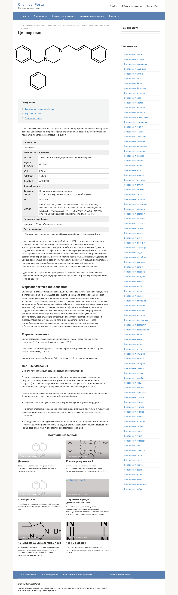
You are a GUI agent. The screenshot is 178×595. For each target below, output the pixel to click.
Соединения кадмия (134, 189)
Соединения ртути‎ (133, 349)
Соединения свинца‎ (134, 368)
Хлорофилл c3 (26, 499)
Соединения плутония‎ (134, 310)
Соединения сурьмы (134, 397)
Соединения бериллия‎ (135, 88)
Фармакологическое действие (39, 109)
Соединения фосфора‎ (134, 450)
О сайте (113, 6)
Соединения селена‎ (133, 373)
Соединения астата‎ (133, 78)
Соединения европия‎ (134, 151)
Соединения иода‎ (132, 170)
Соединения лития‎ (133, 238)
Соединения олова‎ (133, 291)
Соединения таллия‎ (133, 402)
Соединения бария (133, 83)
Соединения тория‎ (133, 431)
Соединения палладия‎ (135, 301)
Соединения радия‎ (133, 334)
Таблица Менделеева (119, 574)
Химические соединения (92, 16)
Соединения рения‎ (133, 339)
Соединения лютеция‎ (134, 243)
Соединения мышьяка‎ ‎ (135, 262)
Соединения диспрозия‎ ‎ (135, 146)
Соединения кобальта (134, 209)
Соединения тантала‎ (134, 407)
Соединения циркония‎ (135, 484)
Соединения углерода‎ (134, 441)
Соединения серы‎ (133, 383)
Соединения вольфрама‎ (136, 117)
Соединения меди (133, 252)
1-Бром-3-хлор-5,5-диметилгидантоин (78, 501)
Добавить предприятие (131, 6)
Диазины (23, 461)
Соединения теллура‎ (134, 412)
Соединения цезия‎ (133, 470)
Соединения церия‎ (133, 474)
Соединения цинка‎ (133, 479)
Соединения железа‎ (134, 156)
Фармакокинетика (33, 113)
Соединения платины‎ (134, 305)
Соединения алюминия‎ (135, 64)
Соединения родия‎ (133, 344)
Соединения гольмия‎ (134, 141)
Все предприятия (49, 574)
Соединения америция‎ (135, 69)
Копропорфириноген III (79, 461)
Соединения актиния (134, 59)
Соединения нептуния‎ (134, 276)
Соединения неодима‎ (134, 272)
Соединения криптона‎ (135, 218)
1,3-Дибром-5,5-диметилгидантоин (39, 542)
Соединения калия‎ (133, 194)
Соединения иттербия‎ (134, 180)
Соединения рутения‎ (134, 358)
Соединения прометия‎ (135, 325)
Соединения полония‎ (134, 315)
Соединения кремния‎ (134, 214)
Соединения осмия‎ (133, 296)
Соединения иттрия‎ (133, 185)
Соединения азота (133, 54)
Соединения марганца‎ (135, 247)
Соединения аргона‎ (133, 74)
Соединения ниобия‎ (133, 286)
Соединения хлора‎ (133, 460)
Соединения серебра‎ (134, 378)
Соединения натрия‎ (133, 267)
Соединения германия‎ (135, 136)
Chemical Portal (31, 4)
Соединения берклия (134, 93)
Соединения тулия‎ (133, 436)
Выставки (114, 16)
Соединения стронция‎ (135, 392)
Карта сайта (152, 6)
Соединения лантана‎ (134, 233)
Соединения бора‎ (132, 98)
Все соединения (28, 574)
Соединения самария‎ (134, 363)
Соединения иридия (134, 175)
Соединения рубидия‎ (134, 354)
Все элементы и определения (77, 574)
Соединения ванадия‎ (134, 107)
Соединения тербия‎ (133, 416)
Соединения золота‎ (133, 160)
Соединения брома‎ (133, 103)
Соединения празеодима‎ (136, 320)
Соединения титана (133, 426)
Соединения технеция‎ (134, 421)
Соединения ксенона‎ (134, 223)
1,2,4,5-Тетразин (76, 542)
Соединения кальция (134, 199)
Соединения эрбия (133, 489)
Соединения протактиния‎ (136, 329)
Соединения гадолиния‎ (135, 122)
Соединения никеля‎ (133, 281)
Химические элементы (63, 16)
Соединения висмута (134, 112)
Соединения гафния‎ (133, 132)
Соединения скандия (134, 387)
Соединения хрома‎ (133, 465)
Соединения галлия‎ (133, 127)
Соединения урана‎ (133, 445)
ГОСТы (101, 574)
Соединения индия (133, 165)
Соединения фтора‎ (133, 455)
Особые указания (33, 118)
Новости (25, 16)
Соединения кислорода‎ (135, 204)
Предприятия (40, 16)
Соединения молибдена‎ (136, 257)
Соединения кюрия (133, 228)
